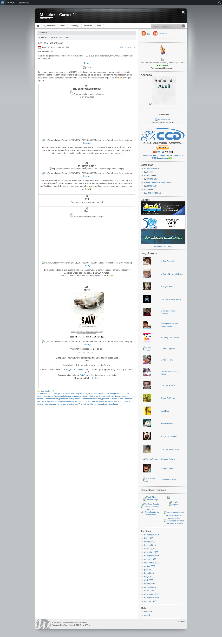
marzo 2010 (149, 542)
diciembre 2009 (151, 552)
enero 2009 (149, 591)
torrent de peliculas (110, 404)
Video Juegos (152, 193)
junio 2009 (149, 573)
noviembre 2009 (151, 556)
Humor (149, 175)
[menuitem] (3, 2)
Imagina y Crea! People (170, 338)
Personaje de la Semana (157, 182)
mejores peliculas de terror (111, 396)
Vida (148, 189)
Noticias (149, 179)
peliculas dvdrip (43, 401)
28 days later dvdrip (45, 394)
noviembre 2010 (151, 535)
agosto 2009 (149, 566)
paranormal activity (51, 399)
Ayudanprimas (49, 26)
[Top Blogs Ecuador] (150, 504)
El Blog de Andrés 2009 (170, 449)
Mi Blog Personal (167, 261)
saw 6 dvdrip (119, 401)
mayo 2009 (149, 577)
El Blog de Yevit (167, 469)
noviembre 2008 (151, 598)
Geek (148, 172)
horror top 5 (95, 396)
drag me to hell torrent (80, 396)
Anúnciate (88, 26)
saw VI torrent (80, 404)
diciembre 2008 (151, 594)
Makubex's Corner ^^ (58, 15)
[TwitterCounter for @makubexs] (150, 515)
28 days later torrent (62, 394)
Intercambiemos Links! (163, 246)
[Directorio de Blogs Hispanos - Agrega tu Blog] (174, 518)
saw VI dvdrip (68, 404)
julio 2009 (148, 570)
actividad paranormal (79, 394)
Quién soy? (74, 26)
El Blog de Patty (167, 360)
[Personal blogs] (151, 500)
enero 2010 (149, 549)
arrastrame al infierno (96, 394)
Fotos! (62, 26)
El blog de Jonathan (168, 459)
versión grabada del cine (73, 369)
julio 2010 (148, 538)
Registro (148, 612)
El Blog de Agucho (168, 349)
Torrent (87, 63)
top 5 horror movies (94, 404)
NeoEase (64, 625)
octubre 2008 (150, 601)
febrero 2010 (150, 545)
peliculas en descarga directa (62, 401)
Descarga (87, 143)
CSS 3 (87, 625)
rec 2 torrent (90, 401)
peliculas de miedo (109, 399)
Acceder (148, 615)
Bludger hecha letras (169, 436)
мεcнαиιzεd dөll (167, 424)
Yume (99, 26)
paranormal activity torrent (91, 399)
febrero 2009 (150, 587)
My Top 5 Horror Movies (50, 43)
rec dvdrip (100, 401)
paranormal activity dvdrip (69, 399)
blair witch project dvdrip (115, 394)
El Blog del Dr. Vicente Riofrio (172, 274)
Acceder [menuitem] (11, 2)
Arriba (182, 622)
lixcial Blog (165, 411)
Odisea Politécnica (168, 398)
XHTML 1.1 (78, 625)
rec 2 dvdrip (79, 401)
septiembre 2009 (151, 563)
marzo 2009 (149, 584)
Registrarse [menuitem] (23, 2)
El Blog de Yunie (167, 287)
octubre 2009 (150, 559)
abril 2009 (148, 580)
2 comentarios (129, 47)
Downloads (45, 391)
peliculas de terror (125, 399)
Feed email (162, 33)
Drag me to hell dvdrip (62, 396)
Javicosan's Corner (168, 480)
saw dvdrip (48, 404)
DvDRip (95, 378)
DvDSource (85, 375)
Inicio (38, 25)
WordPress (43, 624)
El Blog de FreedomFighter (171, 299)
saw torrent (57, 404)
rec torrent (109, 401)
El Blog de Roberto (168, 385)
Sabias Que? (151, 186)
